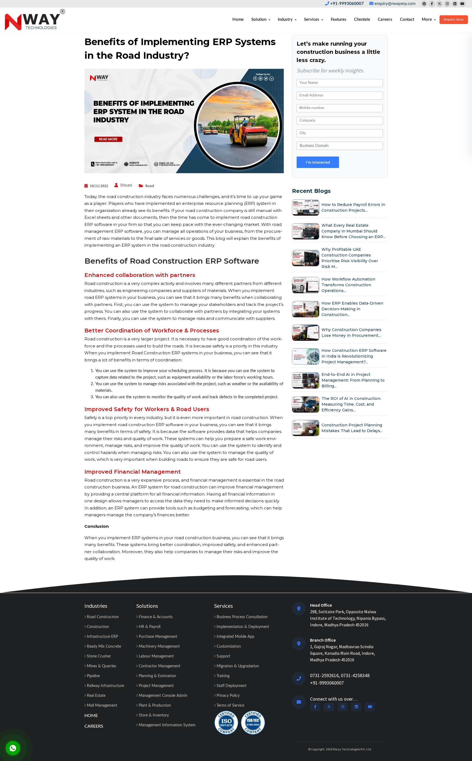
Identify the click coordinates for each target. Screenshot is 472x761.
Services (311, 19)
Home (238, 19)
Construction (97, 627)
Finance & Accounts (155, 617)
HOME (91, 715)
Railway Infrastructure (105, 686)
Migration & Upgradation (237, 666)
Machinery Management (159, 646)
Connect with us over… (334, 699)
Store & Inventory (153, 715)
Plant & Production (154, 705)
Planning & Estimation (157, 676)
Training (222, 676)
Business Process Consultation (242, 617)
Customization (228, 646)
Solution (258, 19)
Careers (385, 19)
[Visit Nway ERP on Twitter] (439, 4)
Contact (407, 19)
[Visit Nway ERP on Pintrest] (424, 4)
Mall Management (101, 705)
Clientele (362, 19)
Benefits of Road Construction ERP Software (171, 261)
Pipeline (93, 676)
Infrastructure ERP (102, 637)
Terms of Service (230, 705)
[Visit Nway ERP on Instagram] (447, 4)
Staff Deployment (231, 686)
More (427, 19)
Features (338, 19)
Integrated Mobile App (235, 637)
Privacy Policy (228, 696)
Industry (285, 19)
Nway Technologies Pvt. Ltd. (352, 749)
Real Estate (95, 696)
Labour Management (156, 656)
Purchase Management (157, 637)
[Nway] (35, 20)
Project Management (156, 686)
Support (223, 656)
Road (149, 185)
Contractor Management (159, 666)
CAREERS (93, 726)
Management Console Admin (162, 696)
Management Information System (167, 725)
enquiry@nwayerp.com (394, 4)
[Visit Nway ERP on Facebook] (432, 4)
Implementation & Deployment (242, 627)
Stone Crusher (98, 656)
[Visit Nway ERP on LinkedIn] (455, 4)
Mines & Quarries (101, 666)
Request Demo (454, 19)
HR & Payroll (149, 627)
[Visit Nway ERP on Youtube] (462, 4)
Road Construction (102, 617)
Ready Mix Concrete (103, 646)
